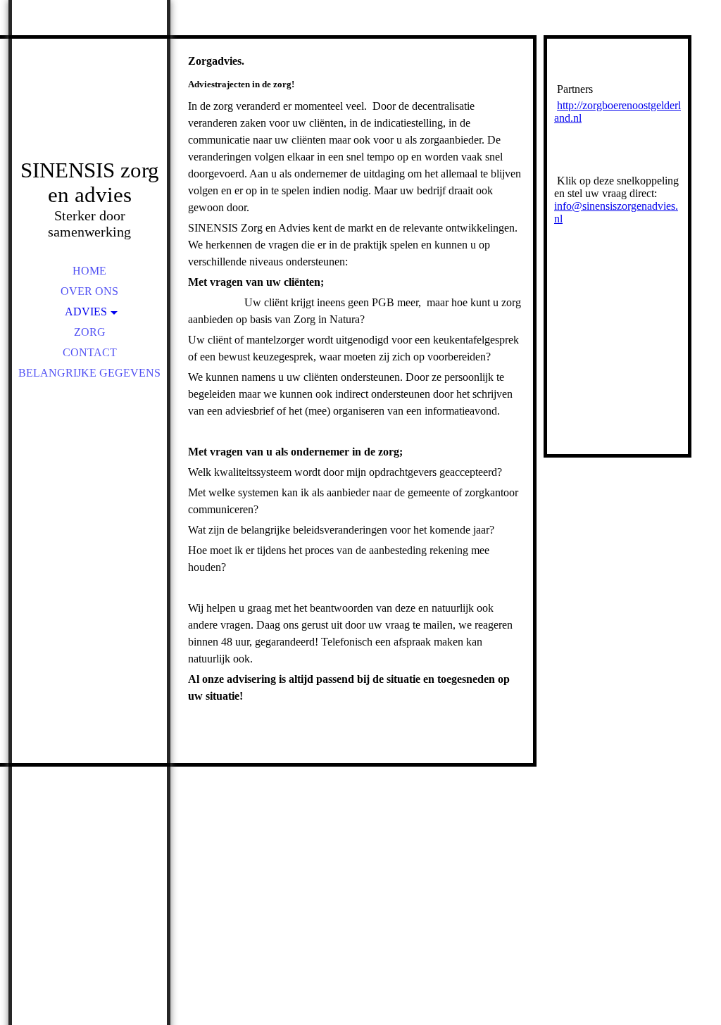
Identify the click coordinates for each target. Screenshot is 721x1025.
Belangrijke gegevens (89, 373)
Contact (90, 352)
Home (89, 271)
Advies (86, 311)
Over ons (89, 291)
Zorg (90, 332)
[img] (89, 98)
